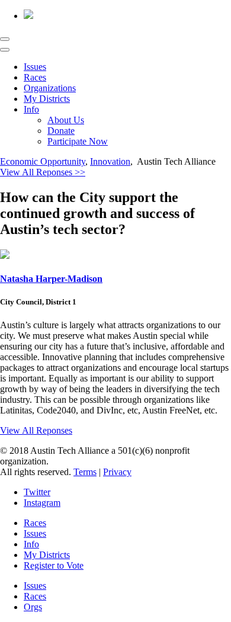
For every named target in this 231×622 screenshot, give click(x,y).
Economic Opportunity (42, 161)
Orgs (33, 607)
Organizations (50, 88)
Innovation (110, 161)
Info (31, 109)
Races (35, 77)
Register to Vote (54, 565)
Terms (85, 472)
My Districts (47, 99)
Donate (61, 131)
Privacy (117, 472)
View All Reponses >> (42, 172)
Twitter (37, 492)
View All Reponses (36, 430)
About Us (65, 120)
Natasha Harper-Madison (51, 279)
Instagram (42, 503)
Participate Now (77, 141)
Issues (35, 67)
